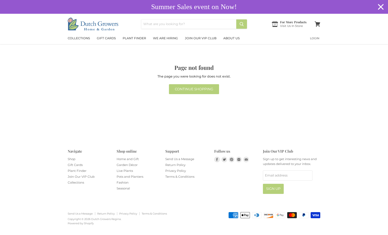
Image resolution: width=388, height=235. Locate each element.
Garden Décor (127, 165)
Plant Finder (134, 38)
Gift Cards (106, 38)
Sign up (273, 189)
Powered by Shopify (81, 223)
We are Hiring (165, 38)
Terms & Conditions (179, 177)
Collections (79, 38)
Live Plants (125, 171)
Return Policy (175, 165)
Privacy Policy (175, 171)
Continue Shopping (194, 89)
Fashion (123, 182)
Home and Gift (128, 159)
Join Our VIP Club (200, 38)
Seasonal (123, 188)
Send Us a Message (179, 159)
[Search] (241, 24)
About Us (231, 38)
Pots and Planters (130, 177)
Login (314, 38)
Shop (71, 159)
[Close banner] (380, 7)
